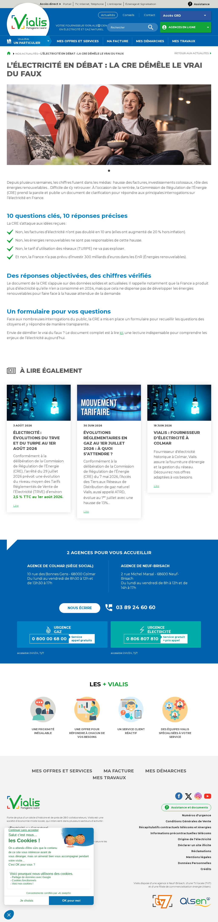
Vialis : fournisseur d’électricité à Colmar (177, 438)
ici (121, 333)
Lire (16, 505)
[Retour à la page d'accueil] (10, 53)
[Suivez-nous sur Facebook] (178, 796)
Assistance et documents (189, 807)
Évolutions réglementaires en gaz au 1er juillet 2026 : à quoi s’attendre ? (105, 443)
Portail (67, 4)
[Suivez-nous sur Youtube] (207, 797)
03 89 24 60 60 (135, 607)
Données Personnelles (194, 863)
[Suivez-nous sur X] (188, 797)
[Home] (28, 24)
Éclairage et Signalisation (140, 4)
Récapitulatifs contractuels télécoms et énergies (175, 827)
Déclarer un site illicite (194, 845)
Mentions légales (198, 857)
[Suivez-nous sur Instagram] (198, 797)
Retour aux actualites (192, 53)
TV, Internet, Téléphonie (89, 4)
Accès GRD (172, 15)
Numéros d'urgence (196, 815)
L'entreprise (114, 4)
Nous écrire (80, 608)
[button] (185, 27)
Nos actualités (27, 53)
